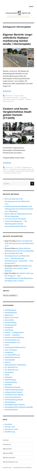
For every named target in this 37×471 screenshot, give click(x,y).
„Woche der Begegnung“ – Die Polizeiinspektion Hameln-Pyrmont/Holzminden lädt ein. (16, 223)
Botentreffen (9, 320)
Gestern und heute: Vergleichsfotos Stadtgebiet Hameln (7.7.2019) (17, 113)
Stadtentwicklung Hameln (14, 390)
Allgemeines (9, 315)
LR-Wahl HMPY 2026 (12, 355)
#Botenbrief (7, 449)
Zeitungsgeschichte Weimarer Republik (19, 407)
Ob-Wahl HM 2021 (11, 367)
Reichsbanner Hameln (12, 387)
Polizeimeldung (10, 380)
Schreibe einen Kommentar (12, 173)
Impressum (7, 444)
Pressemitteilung (11, 382)
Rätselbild (8, 385)
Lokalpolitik (9, 352)
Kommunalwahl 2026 (12, 342)
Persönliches (9, 372)
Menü (31, 6)
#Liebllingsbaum (11, 312)
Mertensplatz (7, 99)
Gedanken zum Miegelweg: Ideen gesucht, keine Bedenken (18, 268)
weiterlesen (7, 91)
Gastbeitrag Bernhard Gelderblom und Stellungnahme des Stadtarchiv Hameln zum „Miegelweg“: (19, 208)
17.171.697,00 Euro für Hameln (15, 219)
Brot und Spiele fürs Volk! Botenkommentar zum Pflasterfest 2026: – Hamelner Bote (17, 255)
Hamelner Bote (7, 467)
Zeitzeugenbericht (11, 409)
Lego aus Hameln (11, 350)
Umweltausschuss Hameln (14, 395)
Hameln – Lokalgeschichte (14, 332)
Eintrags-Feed (10, 427)
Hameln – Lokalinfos (12, 335)
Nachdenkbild (10, 360)
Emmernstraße (21, 169)
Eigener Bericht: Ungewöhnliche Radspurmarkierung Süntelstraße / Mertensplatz (18, 39)
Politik (7, 375)
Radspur (13, 99)
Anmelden (8, 424)
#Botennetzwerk (9, 457)
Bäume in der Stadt (11, 317)
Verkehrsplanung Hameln (10, 97)
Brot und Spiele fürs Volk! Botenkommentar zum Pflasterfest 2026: (17, 201)
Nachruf (7, 362)
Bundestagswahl (10, 325)
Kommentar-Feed (11, 429)
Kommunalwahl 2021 (12, 340)
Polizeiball (8, 377)
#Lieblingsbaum (10, 310)
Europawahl (9, 327)
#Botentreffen (8, 453)
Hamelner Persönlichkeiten (14, 337)
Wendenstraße (19, 171)
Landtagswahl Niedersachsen (15, 347)
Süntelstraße (20, 99)
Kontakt (6, 440)
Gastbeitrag (9, 330)
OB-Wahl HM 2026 (11, 370)
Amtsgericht (13, 169)
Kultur (7, 345)
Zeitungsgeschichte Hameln (15, 405)
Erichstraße (23, 97)
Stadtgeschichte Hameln (13, 392)
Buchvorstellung (10, 322)
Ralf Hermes (9, 95)
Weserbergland (10, 402)
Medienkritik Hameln (12, 357)
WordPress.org (10, 432)
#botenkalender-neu (10, 462)
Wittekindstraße (29, 171)
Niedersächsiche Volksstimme (15, 365)
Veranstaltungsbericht (13, 397)
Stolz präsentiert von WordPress (22, 467)
